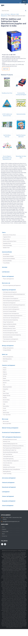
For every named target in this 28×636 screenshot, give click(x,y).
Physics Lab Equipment (8, 276)
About (24, 1)
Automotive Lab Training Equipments (11, 317)
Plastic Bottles (6, 380)
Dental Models (6, 254)
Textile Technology (7, 473)
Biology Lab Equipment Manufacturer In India (11, 555)
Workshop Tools (6, 441)
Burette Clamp (6, 399)
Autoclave (4, 267)
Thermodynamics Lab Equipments (10, 339)
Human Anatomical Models (9, 258)
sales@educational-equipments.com (11, 521)
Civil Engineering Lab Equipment (10, 292)
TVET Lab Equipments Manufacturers (11, 437)
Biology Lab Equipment (8, 345)
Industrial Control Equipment (9, 302)
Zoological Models (7, 350)
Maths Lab (13, 14)
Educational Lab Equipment (9, 487)
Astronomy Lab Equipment (9, 478)
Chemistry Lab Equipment (8, 365)
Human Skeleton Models (8, 256)
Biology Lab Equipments (8, 348)
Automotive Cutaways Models (9, 311)
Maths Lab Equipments (8, 356)
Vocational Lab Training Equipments (11, 432)
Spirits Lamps (6, 412)
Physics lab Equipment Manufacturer (11, 558)
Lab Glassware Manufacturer (14, 567)
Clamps (4, 367)
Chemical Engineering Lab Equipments (11, 300)
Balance (5, 372)
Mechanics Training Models (9, 326)
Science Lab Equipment (8, 496)
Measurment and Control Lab (9, 341)
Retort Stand (6, 393)
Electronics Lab (6, 283)
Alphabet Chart (6, 247)
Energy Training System (8, 322)
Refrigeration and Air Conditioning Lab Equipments (14, 304)
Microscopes (6, 421)
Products (4, 529)
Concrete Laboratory (7, 462)
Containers (5, 401)
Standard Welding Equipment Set (10, 443)
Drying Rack (5, 389)
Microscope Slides (7, 423)
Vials (4, 404)
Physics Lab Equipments (8, 278)
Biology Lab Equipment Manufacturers (18, 557)
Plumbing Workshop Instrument (10, 439)
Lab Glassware (6, 272)
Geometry (5, 361)
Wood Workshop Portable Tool (9, 450)
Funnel (4, 408)
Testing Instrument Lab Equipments (11, 313)
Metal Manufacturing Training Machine (11, 469)
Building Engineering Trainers (9, 328)
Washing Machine (7, 471)
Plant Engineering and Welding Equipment (12, 448)
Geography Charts (7, 243)
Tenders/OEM (5, 531)
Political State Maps (7, 245)
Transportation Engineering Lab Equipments (12, 315)
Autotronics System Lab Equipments (11, 309)
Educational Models (7, 260)
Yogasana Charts (7, 237)
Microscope (5, 419)
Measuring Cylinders (7, 386)
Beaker (4, 378)
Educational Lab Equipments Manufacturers (17, 564)
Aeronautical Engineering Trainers (10, 332)
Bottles (4, 376)
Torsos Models (6, 262)
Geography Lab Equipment (8, 501)
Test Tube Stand (6, 414)
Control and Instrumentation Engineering (12, 334)
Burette (4, 382)
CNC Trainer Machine (7, 454)
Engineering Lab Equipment (9, 289)
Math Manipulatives (7, 358)
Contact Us (4, 536)
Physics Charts (6, 239)
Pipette (4, 369)
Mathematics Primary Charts (9, 234)
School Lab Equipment (7, 505)
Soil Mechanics (6, 465)
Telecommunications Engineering (10, 319)
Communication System (8, 296)
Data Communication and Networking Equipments (14, 294)
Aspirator (5, 374)
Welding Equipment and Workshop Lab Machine (13, 445)
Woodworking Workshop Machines (10, 452)
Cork (4, 384)
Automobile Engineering (8, 458)
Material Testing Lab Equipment (10, 428)
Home (2, 14)
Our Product (7, 14)
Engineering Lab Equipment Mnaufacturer (14, 562)
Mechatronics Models (8, 337)
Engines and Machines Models (9, 324)
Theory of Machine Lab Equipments (11, 460)
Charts (4, 232)
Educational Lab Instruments (13, 570)
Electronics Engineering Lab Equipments (12, 285)
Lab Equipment (6, 491)
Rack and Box (6, 406)
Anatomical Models (7, 252)
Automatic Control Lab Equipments (10, 307)
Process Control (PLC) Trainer (9, 330)
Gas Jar (4, 410)
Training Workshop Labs (8, 456)
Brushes (5, 397)
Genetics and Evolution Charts (9, 241)
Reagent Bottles (6, 395)
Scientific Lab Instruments (11, 568)
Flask (4, 391)
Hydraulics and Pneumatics (9, 467)
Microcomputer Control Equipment (10, 298)
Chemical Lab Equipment (8, 482)
